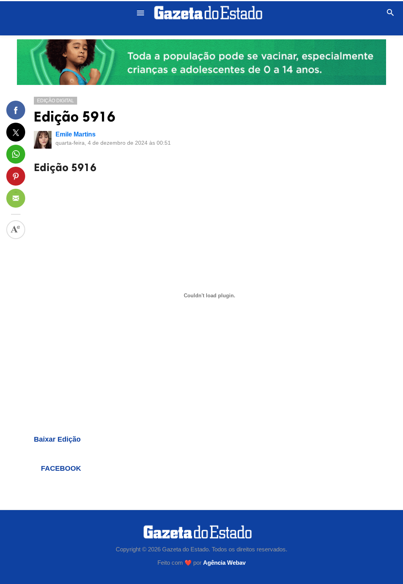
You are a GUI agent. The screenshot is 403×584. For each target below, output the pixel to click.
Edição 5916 (74, 116)
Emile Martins (75, 134)
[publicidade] (201, 62)
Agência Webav (224, 563)
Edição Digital (55, 100)
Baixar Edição (57, 439)
